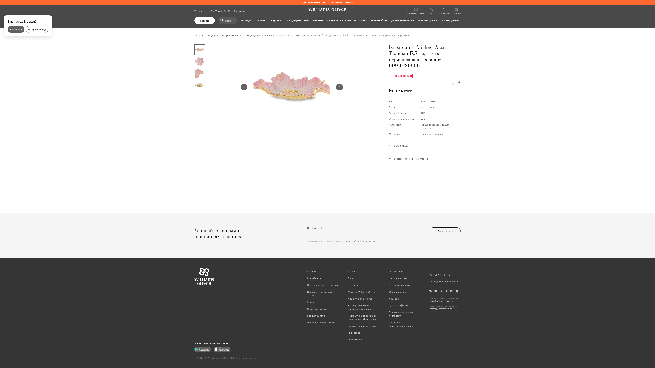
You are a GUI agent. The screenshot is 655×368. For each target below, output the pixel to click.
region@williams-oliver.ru (442, 308)
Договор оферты (398, 305)
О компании (396, 271)
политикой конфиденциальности (362, 240)
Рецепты (353, 285)
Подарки (275, 20)
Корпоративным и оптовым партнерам (359, 306)
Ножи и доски (428, 20)
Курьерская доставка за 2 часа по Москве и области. (327, 2)
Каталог (204, 20)
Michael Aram (427, 107)
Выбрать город (37, 29)
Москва (202, 11)
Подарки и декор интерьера (224, 35)
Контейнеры (314, 278)
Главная (198, 35)
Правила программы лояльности (401, 313)
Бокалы (311, 302)
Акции (351, 271)
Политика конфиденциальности (401, 323)
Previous (244, 87)
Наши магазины (398, 278)
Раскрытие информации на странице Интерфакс (362, 317)
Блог (350, 278)
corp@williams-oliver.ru (441, 300)
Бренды (246, 20)
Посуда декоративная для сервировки (267, 35)
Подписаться (445, 231)
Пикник (259, 20)
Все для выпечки (316, 315)
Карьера (394, 298)
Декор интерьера (402, 20)
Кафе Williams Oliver (360, 298)
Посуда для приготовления (304, 20)
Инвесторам (355, 332)
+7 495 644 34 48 (440, 274)
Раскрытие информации (362, 325)
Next (339, 87)
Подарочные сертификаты (322, 322)
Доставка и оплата (399, 285)
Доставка (401, 145)
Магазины (239, 11)
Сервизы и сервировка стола (347, 20)
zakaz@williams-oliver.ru (444, 281)
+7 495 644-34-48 (220, 11)
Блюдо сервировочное (307, 35)
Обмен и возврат (399, 291)
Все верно (16, 29)
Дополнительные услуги (412, 158)
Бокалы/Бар (379, 20)
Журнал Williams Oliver (361, 291)
